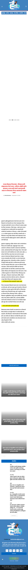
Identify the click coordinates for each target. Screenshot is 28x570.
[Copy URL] (12, 199)
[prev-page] (2, 456)
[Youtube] (21, 550)
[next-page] (4, 456)
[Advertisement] (14, 135)
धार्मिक (11, 464)
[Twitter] (18, 199)
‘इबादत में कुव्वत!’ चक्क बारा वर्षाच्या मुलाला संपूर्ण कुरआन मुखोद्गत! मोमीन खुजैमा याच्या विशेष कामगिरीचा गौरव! (14, 421)
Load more (13, 515)
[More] (21, 199)
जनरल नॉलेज (12, 492)
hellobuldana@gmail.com (17, 539)
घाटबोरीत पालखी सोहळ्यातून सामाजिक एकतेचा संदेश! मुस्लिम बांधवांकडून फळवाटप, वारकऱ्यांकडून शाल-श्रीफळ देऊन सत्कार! (14, 393)
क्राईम (11, 503)
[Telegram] (15, 199)
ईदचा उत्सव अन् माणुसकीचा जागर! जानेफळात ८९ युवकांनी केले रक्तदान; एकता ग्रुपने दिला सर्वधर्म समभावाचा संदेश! (14, 449)
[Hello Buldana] (2, 195)
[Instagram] (10, 550)
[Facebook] (6, 199)
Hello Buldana (8, 195)
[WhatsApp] (9, 199)
